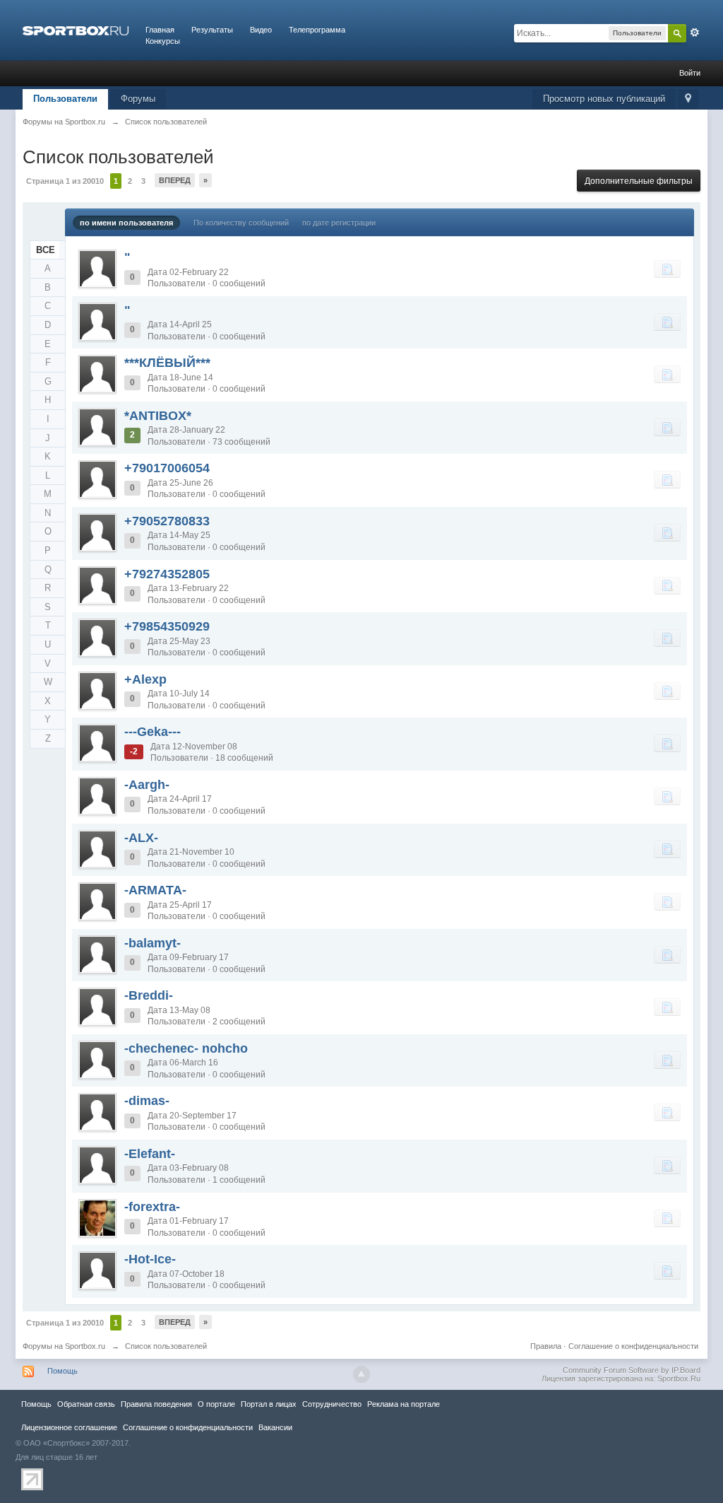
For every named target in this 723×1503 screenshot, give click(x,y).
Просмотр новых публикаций (604, 98)
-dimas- (146, 1101)
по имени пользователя (126, 222)
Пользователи (65, 98)
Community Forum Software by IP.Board (631, 1370)
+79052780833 (167, 521)
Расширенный (694, 32)
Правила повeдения (156, 1404)
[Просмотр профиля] (97, 269)
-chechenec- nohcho (186, 1048)
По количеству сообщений (241, 222)
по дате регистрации (339, 222)
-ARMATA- (155, 890)
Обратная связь (86, 1404)
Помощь (62, 1371)
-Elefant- (149, 1154)
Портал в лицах (269, 1404)
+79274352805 (167, 574)
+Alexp (145, 679)
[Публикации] (667, 268)
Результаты (212, 29)
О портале (216, 1404)
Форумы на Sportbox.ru (64, 1346)
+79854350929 (167, 626)
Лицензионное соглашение (69, 1427)
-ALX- (141, 838)
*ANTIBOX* (157, 416)
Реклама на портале (403, 1404)
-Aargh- (146, 785)
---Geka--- (152, 732)
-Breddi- (148, 995)
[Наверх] (361, 1374)
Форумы (138, 98)
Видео (261, 29)
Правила (545, 1346)
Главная (159, 29)
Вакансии (275, 1427)
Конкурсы (162, 41)
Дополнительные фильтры (639, 181)
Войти (689, 73)
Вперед (175, 180)
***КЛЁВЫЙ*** (167, 363)
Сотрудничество (332, 1404)
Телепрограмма (317, 29)
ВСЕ (45, 250)
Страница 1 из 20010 (65, 181)
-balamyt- (152, 943)
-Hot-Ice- (150, 1259)
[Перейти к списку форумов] (76, 29)
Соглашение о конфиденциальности (633, 1346)
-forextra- (152, 1207)
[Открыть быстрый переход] (688, 99)
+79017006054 (167, 468)
